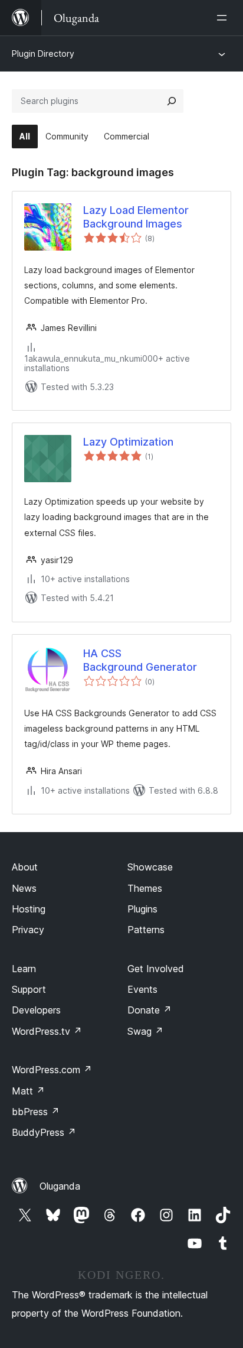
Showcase (150, 867)
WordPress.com (52, 1070)
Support (29, 989)
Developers (36, 1010)
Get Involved (155, 969)
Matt (28, 1091)
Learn (24, 969)
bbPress (36, 1112)
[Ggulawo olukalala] (224, 17)
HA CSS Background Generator (140, 660)
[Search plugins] (171, 101)
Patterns (146, 930)
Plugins (142, 909)
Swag (145, 1031)
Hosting (28, 909)
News (24, 888)
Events (142, 989)
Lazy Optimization (128, 442)
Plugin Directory (43, 53)
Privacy (28, 930)
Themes (144, 888)
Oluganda (60, 1186)
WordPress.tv (47, 1031)
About (25, 867)
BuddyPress (44, 1132)
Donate (149, 1010)
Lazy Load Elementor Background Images (136, 217)
